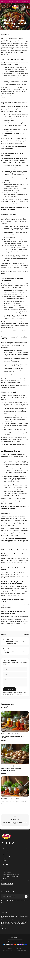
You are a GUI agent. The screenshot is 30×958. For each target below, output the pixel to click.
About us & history (7, 852)
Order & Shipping (7, 872)
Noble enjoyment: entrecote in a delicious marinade (15, 642)
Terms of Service (15, 694)
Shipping (25, 950)
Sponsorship (6, 860)
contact (4, 868)
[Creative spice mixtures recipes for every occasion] (15, 721)
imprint (4, 878)
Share (4, 634)
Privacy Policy (6, 694)
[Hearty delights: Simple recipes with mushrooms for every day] (15, 754)
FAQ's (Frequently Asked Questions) (11, 874)
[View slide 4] (17, 828)
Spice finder (5, 854)
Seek (4, 870)
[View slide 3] (16, 828)
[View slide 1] (12, 828)
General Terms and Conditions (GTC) (11, 876)
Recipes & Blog (6, 856)
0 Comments (16, 26)
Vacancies (5, 858)
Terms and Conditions (20, 950)
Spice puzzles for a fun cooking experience (13, 801)
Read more (3, 740)
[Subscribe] (26, 896)
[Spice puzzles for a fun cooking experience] (15, 786)
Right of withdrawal (6, 950)
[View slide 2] (14, 828)
